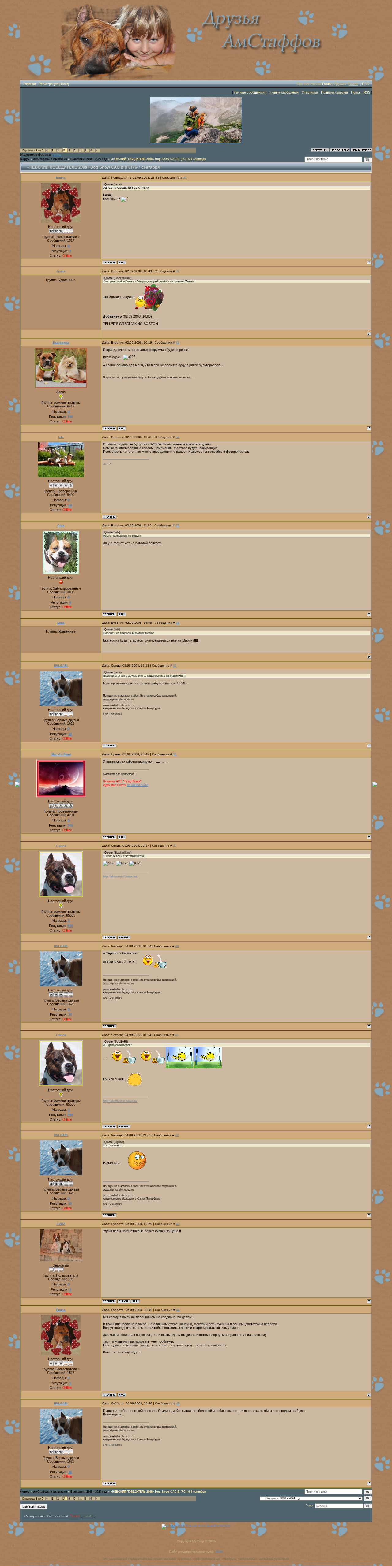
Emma (61, 177)
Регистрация (48, 84)
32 (177, 271)
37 (175, 665)
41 (177, 1034)
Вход (65, 84)
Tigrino (61, 845)
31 (185, 177)
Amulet (56, 154)
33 (177, 342)
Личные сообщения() (250, 92)
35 (177, 525)
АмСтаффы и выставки (50, 159)
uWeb (218, 1551)
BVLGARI (61, 665)
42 (177, 1135)
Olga (60, 525)
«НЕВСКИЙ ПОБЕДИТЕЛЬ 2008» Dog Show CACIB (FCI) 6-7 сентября (158, 159)
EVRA (61, 1224)
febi (61, 437)
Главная (29, 84)
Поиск (355, 92)
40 (177, 946)
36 (177, 622)
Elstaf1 (88, 1516)
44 (178, 1309)
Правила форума (334, 92)
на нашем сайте (137, 785)
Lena (61, 622)
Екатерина (61, 342)
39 (175, 845)
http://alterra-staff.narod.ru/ (120, 876)
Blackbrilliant (61, 754)
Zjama (61, 271)
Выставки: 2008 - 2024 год (88, 159)
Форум (25, 159)
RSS (365, 84)
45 (178, 1403)
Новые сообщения (284, 92)
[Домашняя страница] (121, 262)
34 (177, 437)
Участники (310, 92)
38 (175, 754)
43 (178, 1224)
